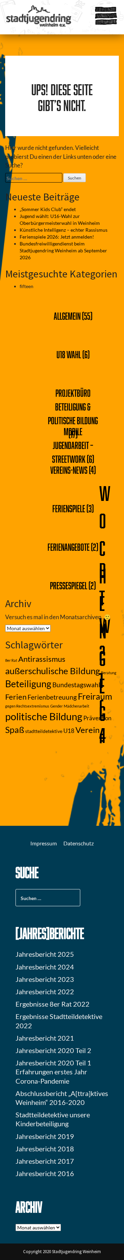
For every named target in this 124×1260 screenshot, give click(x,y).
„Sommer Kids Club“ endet (48, 209)
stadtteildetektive (43, 731)
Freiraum (95, 696)
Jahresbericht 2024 (45, 967)
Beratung (108, 672)
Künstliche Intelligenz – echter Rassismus (63, 230)
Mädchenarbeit (76, 706)
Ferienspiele (68, 508)
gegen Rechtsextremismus (27, 706)
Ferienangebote (69, 546)
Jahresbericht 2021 (45, 1038)
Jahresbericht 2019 (45, 1136)
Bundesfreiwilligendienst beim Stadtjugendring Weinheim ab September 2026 (63, 250)
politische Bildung (43, 716)
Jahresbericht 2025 (45, 954)
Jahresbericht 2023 (45, 979)
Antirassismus (41, 659)
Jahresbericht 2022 (45, 991)
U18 (68, 730)
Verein (87, 730)
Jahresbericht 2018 (45, 1148)
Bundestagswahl (76, 685)
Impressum (43, 843)
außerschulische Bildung (52, 671)
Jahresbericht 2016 (45, 1173)
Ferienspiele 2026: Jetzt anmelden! (57, 237)
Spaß (14, 730)
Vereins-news (68, 469)
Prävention (97, 718)
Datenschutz (78, 843)
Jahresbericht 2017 (45, 1161)
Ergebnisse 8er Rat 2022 (53, 1004)
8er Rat (11, 660)
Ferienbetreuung (52, 697)
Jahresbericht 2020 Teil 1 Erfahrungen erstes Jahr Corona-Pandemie (53, 1072)
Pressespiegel (68, 585)
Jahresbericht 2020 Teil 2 (53, 1050)
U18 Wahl (68, 354)
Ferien (16, 696)
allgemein (67, 315)
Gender (56, 706)
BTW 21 (104, 625)
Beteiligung (28, 683)
